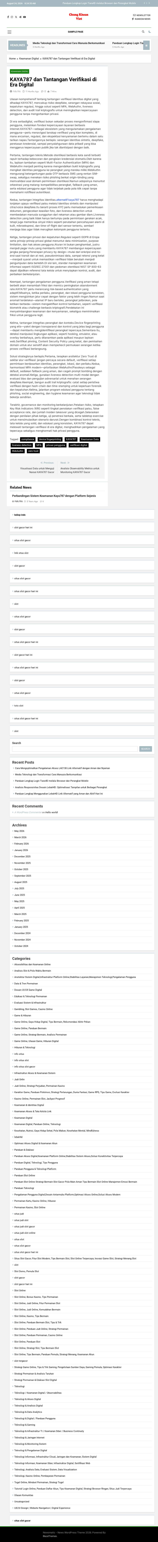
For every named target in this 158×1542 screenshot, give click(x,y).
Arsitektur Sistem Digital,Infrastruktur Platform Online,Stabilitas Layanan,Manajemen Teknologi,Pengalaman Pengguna (75, 977)
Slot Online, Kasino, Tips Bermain (31, 1316)
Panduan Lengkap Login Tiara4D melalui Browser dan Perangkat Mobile (51, 780)
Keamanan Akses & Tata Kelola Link (32, 1111)
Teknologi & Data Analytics (28, 1412)
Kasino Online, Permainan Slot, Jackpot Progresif (39, 1098)
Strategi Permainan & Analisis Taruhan (34, 1373)
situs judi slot (21, 1220)
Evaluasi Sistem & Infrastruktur (30, 1002)
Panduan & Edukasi (24, 1149)
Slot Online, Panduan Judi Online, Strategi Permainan (41, 1329)
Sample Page (75, 31)
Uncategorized (21, 1501)
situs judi (19, 1213)
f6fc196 (17, 91)
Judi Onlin (19, 1079)
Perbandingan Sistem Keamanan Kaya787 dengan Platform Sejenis (54, 495)
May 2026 (19, 831)
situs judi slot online (24, 1233)
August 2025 (20, 882)
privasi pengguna (55, 445)
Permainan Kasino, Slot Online (29, 1207)
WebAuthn (17, 451)
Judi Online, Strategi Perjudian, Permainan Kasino (39, 1086)
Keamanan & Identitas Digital (29, 1105)
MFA (38, 445)
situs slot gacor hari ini (26, 591)
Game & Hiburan (22, 1015)
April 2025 (19, 907)
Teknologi (19, 1386)
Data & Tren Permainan (26, 983)
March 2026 (20, 837)
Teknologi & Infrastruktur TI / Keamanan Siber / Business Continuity (49, 1431)
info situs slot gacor (24, 1066)
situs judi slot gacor (24, 1226)
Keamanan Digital (19, 71)
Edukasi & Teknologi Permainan (30, 996)
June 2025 (19, 895)
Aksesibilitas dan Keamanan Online (32, 964)
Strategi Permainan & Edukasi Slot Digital (35, 1380)
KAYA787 (71, 439)
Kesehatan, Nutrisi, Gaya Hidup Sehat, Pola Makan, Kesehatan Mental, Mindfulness (56, 1130)
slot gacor (19, 565)
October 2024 (21, 946)
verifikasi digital (78, 445)
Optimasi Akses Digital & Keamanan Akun (35, 1143)
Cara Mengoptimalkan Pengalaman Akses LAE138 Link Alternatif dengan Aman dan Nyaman (62, 768)
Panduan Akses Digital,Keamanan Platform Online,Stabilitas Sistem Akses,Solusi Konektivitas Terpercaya (68, 1156)
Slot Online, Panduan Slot (27, 1341)
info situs (19, 1054)
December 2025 (22, 856)
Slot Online (20, 1290)
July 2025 (19, 888)
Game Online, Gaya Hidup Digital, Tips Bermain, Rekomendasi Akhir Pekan (52, 1021)
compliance (27, 439)
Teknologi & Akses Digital (27, 1399)
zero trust (33, 451)
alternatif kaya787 (67, 199)
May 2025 (19, 901)
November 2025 (22, 863)
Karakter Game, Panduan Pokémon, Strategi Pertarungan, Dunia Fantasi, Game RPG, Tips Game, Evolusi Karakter (71, 1092)
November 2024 (22, 939)
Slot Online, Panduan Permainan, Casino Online (38, 1335)
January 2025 (21, 927)
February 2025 (21, 920)
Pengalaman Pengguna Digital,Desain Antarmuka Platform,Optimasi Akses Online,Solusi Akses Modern (67, 1194)
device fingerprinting (50, 439)
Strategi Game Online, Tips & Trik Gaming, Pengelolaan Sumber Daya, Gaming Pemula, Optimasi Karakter (67, 1367)
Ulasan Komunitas (23, 1495)
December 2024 (22, 933)
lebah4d (18, 1137)
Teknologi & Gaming (24, 1424)
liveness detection (21, 445)
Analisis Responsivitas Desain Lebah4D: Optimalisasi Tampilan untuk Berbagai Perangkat (95, 3)
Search (16, 743)
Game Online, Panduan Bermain (30, 1028)
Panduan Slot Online (24, 1175)
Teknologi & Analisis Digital (28, 1405)
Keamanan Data (90, 439)
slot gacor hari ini (23, 527)
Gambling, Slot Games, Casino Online (33, 1009)
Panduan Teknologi (24, 1188)
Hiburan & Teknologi (24, 1047)
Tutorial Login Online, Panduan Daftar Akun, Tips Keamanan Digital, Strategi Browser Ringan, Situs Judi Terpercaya (72, 1488)
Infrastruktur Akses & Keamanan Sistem (34, 1073)
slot (16, 604)
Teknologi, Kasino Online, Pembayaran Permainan (39, 1476)
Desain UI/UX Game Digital (28, 990)
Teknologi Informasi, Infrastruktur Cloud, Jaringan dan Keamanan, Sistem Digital (55, 1456)
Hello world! (51, 812)
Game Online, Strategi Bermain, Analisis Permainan (40, 1034)
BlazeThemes (50, 1536)
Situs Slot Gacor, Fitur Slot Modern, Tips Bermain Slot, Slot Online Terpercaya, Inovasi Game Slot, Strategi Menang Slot (75, 1258)
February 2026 (21, 843)
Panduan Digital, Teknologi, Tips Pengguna (36, 1162)
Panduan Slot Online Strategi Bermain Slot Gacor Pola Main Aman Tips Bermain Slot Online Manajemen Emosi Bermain (75, 1181)
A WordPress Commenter (28, 812)
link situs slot (21, 553)
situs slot (19, 1239)
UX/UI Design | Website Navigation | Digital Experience (42, 1508)
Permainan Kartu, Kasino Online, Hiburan (35, 1201)
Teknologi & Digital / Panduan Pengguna (34, 1418)
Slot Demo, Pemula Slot (26, 1271)
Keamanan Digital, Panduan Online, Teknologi (37, 1124)
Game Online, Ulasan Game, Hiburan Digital (36, 1041)
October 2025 (21, 869)
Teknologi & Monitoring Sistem (30, 1444)
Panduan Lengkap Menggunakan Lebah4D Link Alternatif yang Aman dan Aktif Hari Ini (59, 793)
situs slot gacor (22, 540)
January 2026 (21, 850)
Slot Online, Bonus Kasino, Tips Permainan (36, 1297)
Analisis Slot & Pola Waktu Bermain (32, 970)
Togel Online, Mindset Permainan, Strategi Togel (39, 1482)
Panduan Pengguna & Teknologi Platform (35, 1169)
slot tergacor (21, 1361)
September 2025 (22, 875)
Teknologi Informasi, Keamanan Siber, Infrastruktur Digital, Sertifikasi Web (52, 1463)
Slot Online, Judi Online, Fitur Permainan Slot (37, 1303)
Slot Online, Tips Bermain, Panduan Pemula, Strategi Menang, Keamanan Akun (54, 1354)
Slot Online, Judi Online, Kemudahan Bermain (37, 1309)
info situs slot (21, 1060)
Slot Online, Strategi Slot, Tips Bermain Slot (36, 1348)
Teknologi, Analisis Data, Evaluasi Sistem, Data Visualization (45, 1469)
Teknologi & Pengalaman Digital (30, 1450)
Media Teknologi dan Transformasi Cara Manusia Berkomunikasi (49, 43)
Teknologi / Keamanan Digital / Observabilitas (38, 1392)
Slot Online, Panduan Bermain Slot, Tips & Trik (37, 1322)
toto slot (18, 705)
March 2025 (20, 914)
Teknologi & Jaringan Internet (29, 1437)
